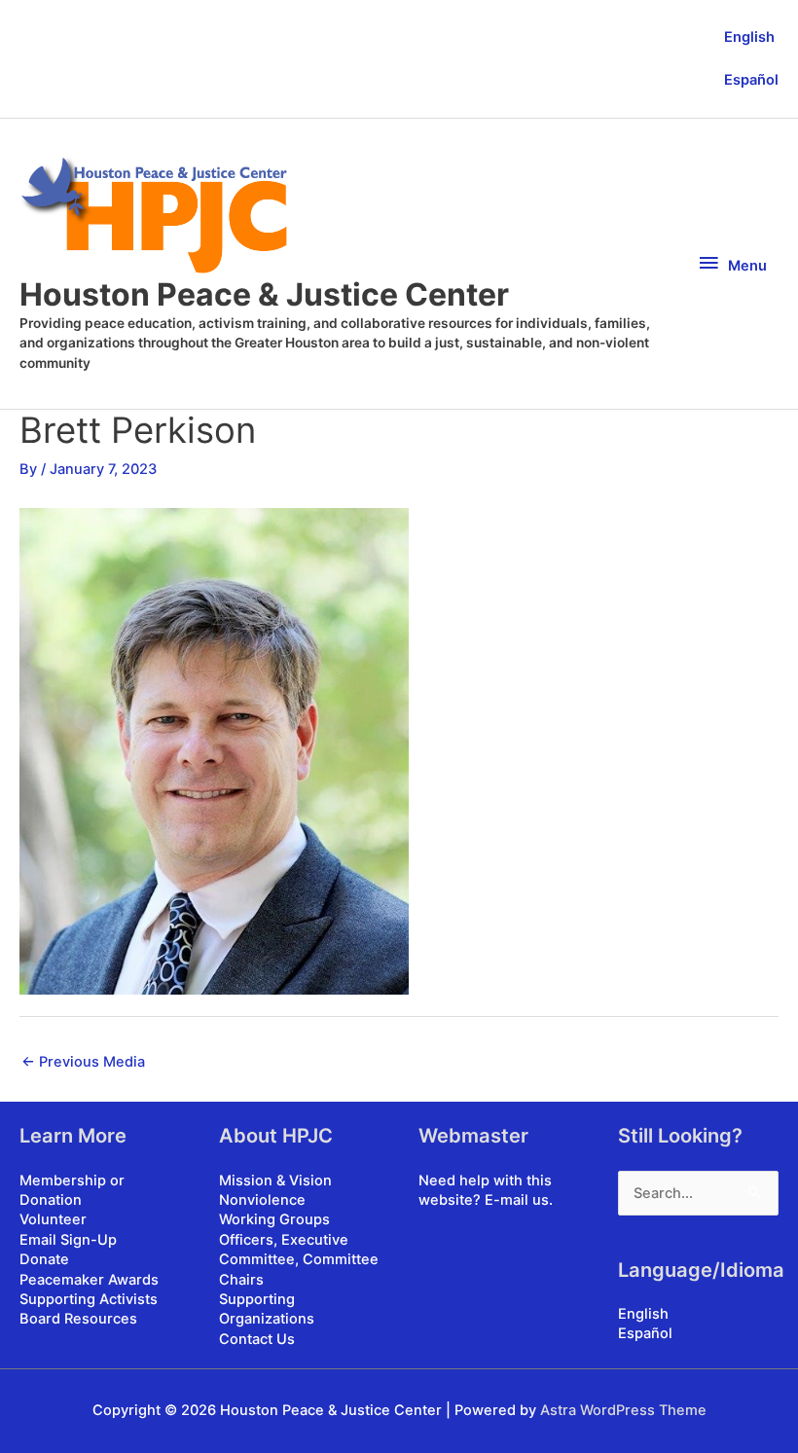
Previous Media (83, 1062)
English (749, 37)
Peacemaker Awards (89, 1280)
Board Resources (78, 1318)
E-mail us (517, 1200)
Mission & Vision (275, 1180)
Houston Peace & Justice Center (264, 294)
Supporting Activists (88, 1299)
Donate (44, 1259)
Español (751, 80)
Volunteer (53, 1219)
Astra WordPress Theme (623, 1410)
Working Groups (274, 1219)
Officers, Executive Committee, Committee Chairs (299, 1260)
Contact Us (257, 1339)
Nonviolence (262, 1200)
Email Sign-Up (68, 1240)
